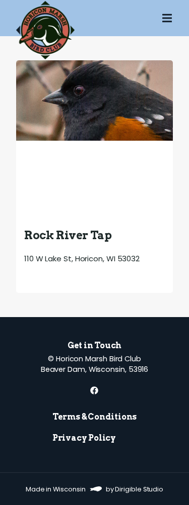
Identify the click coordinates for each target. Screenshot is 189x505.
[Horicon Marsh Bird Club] (45, 18)
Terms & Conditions (94, 417)
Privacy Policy (84, 438)
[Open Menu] (175, 18)
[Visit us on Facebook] (94, 390)
